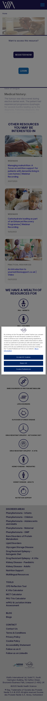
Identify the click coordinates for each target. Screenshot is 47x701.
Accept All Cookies (23, 357)
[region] (23, 350)
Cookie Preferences (23, 369)
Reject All (23, 363)
